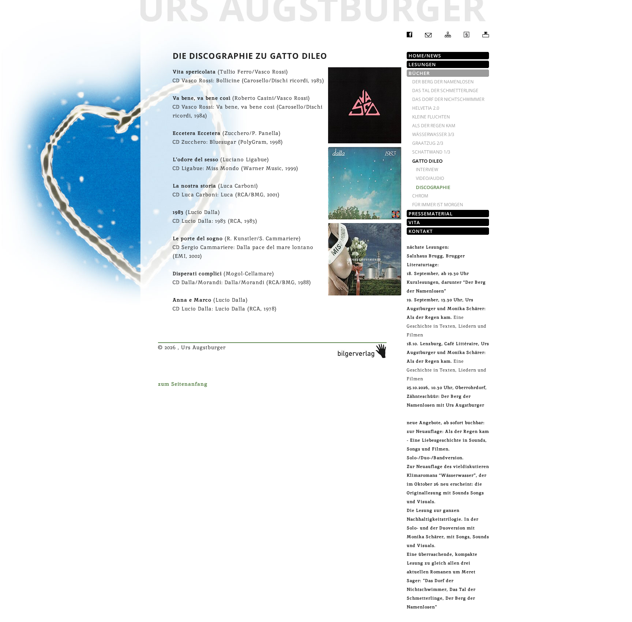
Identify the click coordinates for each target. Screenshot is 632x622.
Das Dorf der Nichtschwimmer (448, 99)
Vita (414, 222)
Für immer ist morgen (437, 204)
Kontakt (421, 231)
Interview (427, 169)
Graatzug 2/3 (427, 143)
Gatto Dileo (427, 161)
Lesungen (422, 64)
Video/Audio (430, 178)
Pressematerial (431, 213)
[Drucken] (485, 35)
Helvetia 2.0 (425, 108)
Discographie (433, 187)
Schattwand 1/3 (431, 152)
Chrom (420, 196)
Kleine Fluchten (431, 117)
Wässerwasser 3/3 (433, 134)
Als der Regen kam (433, 125)
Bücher (419, 73)
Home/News (425, 55)
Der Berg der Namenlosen (443, 82)
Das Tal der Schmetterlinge (445, 90)
